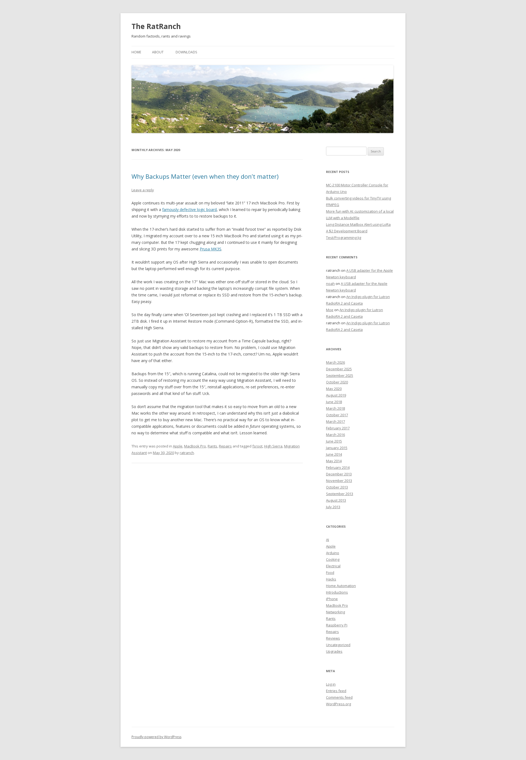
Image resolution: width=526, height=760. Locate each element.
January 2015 (336, 447)
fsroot (257, 446)
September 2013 (339, 493)
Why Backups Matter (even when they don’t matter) (205, 176)
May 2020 (334, 388)
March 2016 (335, 434)
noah (330, 283)
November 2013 (339, 480)
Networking (335, 611)
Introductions (337, 592)
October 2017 (337, 414)
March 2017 (335, 421)
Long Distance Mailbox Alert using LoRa (358, 224)
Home (136, 52)
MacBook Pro (195, 446)
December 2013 (339, 474)
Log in (331, 684)
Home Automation (341, 585)
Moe (329, 309)
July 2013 (333, 506)
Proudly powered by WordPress (156, 737)
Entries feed (336, 690)
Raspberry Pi (336, 625)
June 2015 (334, 441)
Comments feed (339, 697)
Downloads (186, 52)
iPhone (332, 598)
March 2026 (335, 362)
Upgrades (334, 651)
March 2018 (335, 408)
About (158, 52)
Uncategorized (338, 644)
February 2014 (338, 467)
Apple (177, 446)
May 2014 (334, 460)
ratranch (187, 452)
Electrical (333, 566)
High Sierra (273, 446)
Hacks (331, 579)
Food (330, 572)
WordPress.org (338, 703)
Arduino (332, 552)
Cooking (332, 559)
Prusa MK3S (210, 249)
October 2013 (337, 487)
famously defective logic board (189, 209)
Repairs (225, 446)
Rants (212, 446)
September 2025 (339, 375)
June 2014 (334, 454)
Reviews (333, 638)
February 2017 (338, 428)
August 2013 (336, 500)
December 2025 (339, 368)
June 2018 (334, 401)
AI (327, 539)
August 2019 (336, 395)
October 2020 (337, 382)
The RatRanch (156, 26)
